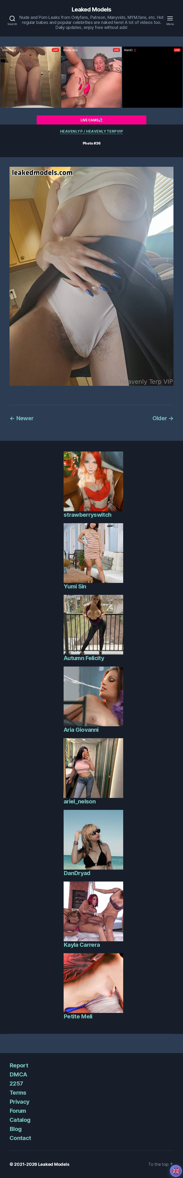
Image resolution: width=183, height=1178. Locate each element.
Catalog (20, 1119)
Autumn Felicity (84, 658)
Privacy (19, 1101)
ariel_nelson (80, 801)
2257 (16, 1083)
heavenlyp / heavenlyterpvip (91, 131)
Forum (18, 1110)
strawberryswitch (87, 514)
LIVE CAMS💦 (91, 120)
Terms (18, 1092)
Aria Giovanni (81, 729)
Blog (15, 1128)
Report (19, 1065)
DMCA (18, 1074)
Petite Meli (78, 1016)
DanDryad (77, 873)
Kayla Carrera (82, 944)
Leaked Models (91, 9)
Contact (20, 1138)
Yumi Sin (75, 586)
